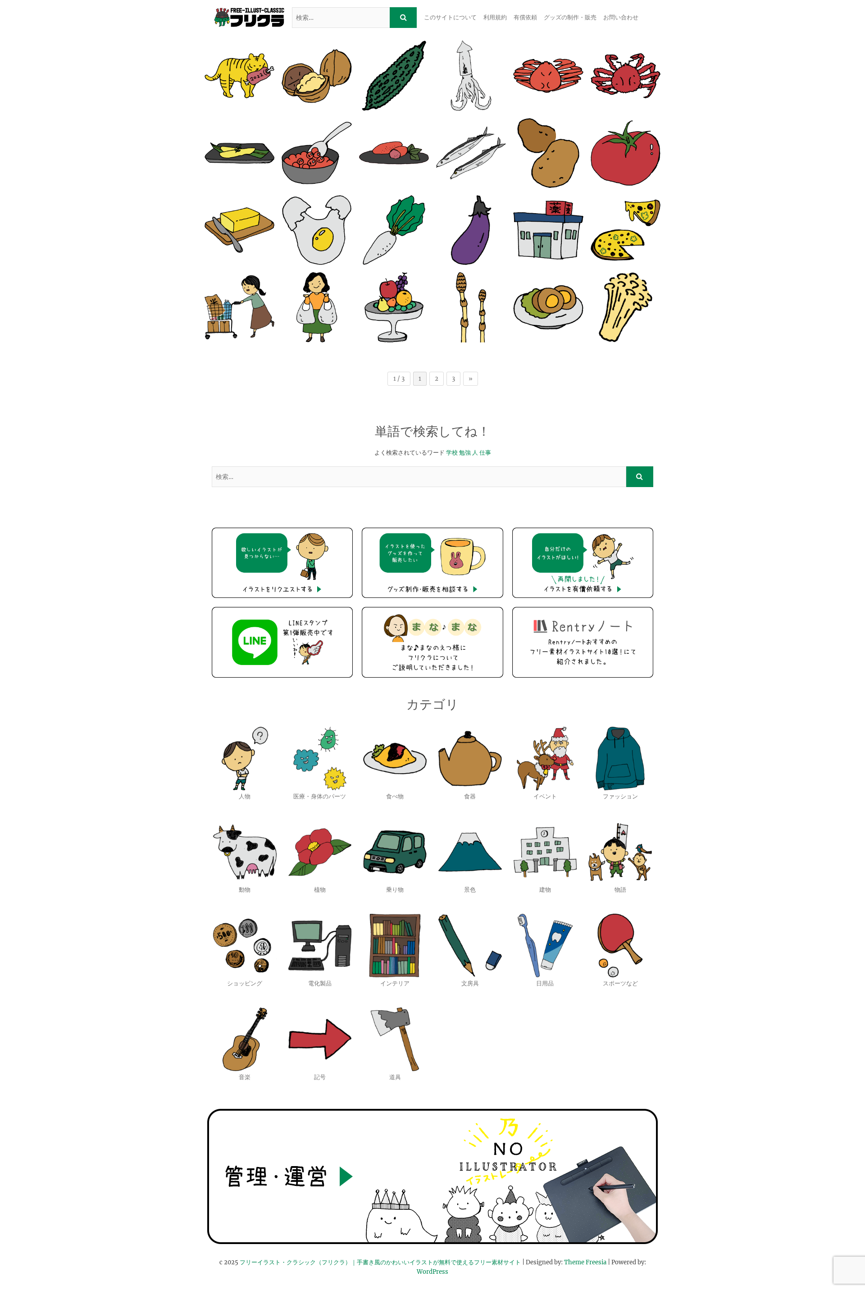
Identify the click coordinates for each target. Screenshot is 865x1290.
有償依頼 (525, 17)
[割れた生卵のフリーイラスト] (316, 230)
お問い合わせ (620, 17)
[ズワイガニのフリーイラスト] (548, 75)
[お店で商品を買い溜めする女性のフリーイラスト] (239, 307)
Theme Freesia (585, 1262)
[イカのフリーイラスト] (471, 75)
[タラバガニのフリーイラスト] (625, 75)
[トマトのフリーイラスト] (625, 153)
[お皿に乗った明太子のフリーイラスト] (394, 153)
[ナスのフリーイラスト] (471, 230)
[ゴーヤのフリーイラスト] (394, 75)
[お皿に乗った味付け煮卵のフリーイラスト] (548, 307)
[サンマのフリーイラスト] (471, 153)
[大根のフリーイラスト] (394, 230)
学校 (452, 452)
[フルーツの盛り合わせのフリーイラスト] (394, 307)
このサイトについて (450, 17)
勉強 (465, 452)
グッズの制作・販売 (570, 17)
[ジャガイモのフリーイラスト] (548, 153)
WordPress (432, 1272)
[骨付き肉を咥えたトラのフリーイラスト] (239, 75)
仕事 (485, 452)
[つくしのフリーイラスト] (471, 307)
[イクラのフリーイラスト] (316, 153)
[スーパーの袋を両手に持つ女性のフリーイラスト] (316, 307)
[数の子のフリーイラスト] (239, 153)
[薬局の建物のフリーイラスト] (548, 230)
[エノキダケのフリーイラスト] (625, 307)
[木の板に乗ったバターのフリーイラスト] (239, 230)
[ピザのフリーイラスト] (625, 230)
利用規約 (495, 17)
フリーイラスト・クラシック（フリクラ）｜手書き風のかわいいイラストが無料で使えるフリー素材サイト (380, 1262)
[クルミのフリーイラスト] (316, 75)
